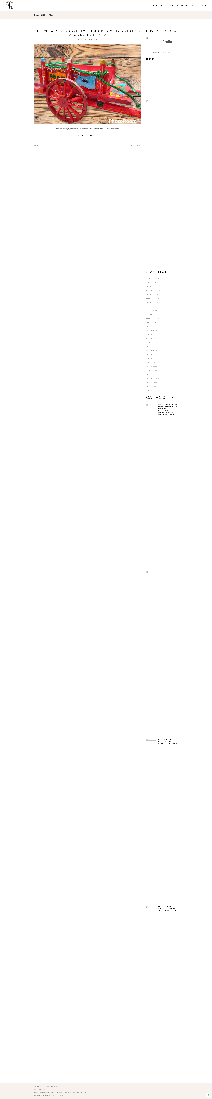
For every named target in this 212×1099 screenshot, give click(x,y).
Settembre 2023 (153, 334)
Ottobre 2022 (152, 354)
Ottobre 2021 (152, 382)
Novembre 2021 (153, 378)
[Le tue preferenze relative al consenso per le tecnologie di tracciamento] (208, 1095)
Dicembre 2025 (153, 286)
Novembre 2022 (153, 350)
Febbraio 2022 (153, 370)
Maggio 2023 (151, 338)
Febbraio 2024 (153, 318)
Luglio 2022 (151, 362)
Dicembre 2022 (153, 346)
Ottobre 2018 (152, 386)
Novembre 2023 (153, 330)
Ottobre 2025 (152, 294)
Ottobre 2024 (152, 302)
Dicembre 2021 (153, 374)
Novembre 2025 (153, 290)
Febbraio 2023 (152, 342)
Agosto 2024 (151, 306)
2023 (43, 15)
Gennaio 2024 (152, 322)
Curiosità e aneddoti (87, 39)
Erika (37, 146)
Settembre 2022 (153, 358)
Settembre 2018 (153, 390)
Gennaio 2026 (152, 282)
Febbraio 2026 (152, 278)
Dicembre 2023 (153, 326)
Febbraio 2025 (152, 298)
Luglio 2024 (151, 310)
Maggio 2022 (151, 366)
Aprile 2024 (151, 314)
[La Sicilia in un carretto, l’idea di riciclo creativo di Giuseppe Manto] (87, 84)
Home (36, 15)
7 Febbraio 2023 (135, 146)
